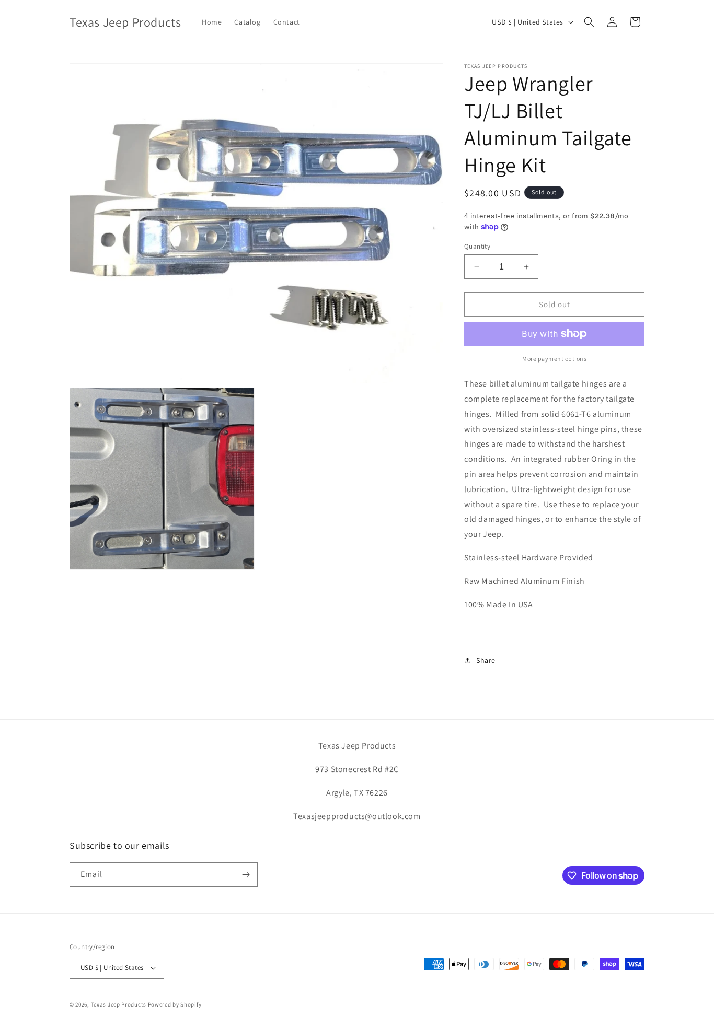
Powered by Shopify (175, 1004)
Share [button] (486, 660)
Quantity (477, 246)
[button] (589, 21)
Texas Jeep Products (118, 1004)
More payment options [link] (554, 359)
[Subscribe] (245, 874)
